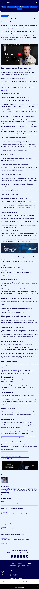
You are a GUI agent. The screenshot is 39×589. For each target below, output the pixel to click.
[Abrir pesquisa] (23, 2)
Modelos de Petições (13, 574)
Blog (10, 573)
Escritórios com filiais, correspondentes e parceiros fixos (11, 456)
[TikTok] (21, 556)
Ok (16, 587)
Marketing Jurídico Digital (25, 6)
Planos (19, 566)
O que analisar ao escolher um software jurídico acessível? (13, 503)
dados (13, 370)
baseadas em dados (5, 427)
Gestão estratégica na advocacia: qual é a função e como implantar (15, 539)
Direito (5, 6)
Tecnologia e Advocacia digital (13, 6)
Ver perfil (2, 494)
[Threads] (27, 556)
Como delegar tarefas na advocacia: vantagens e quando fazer (14, 528)
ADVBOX (20, 9)
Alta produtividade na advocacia (7, 449)
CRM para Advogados (21, 565)
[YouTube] (8, 493)
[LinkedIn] (6, 493)
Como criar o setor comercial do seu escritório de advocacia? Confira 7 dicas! (14, 451)
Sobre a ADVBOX (13, 575)
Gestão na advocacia (5, 15)
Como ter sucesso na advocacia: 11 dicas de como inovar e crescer (14, 545)
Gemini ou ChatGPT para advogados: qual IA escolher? (12, 508)
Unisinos (31, 489)
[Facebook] (2, 493)
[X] (24, 556)
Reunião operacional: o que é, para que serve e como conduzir (13, 534)
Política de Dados (21, 587)
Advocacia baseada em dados (6, 458)
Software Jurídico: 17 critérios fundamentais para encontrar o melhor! (13, 452)
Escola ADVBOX (29, 565)
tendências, (32, 205)
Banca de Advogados (13, 566)
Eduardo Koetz (3, 488)
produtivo (14, 169)
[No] (37, 586)
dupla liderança (4, 90)
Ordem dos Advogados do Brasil (10, 490)
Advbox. (5, 489)
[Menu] (37, 2)
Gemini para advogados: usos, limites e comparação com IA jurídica (14, 513)
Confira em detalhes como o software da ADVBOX (12, 436)
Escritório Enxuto (13, 565)
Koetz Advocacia (23, 488)
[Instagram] (4, 493)
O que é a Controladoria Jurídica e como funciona (9, 454)
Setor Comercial (34, 6)
